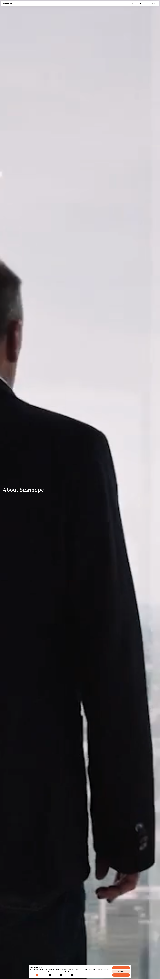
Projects (142, 3)
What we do (135, 3)
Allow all (121, 968)
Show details (79, 975)
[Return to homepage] (7, 3)
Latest (147, 3)
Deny (121, 975)
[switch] (49, 975)
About (128, 3)
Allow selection (121, 971)
